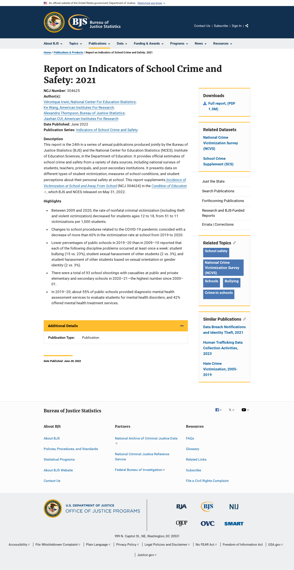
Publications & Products (68, 52)
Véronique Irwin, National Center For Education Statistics (90, 102)
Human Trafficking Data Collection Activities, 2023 (223, 348)
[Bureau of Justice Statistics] (208, 512)
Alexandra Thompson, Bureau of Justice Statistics (84, 113)
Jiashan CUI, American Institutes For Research (81, 118)
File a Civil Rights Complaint (207, 481)
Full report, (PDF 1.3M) (221, 106)
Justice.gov (145, 555)
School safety (216, 251)
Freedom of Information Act (243, 545)
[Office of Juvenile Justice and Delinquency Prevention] (181, 527)
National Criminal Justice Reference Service (142, 456)
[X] (233, 413)
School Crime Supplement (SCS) (218, 161)
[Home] (94, 22)
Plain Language (97, 545)
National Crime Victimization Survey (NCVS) (220, 143)
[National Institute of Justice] (234, 510)
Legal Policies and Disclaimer (166, 545)
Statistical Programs (59, 459)
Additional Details (63, 326)
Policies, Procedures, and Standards (71, 449)
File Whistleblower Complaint (57, 545)
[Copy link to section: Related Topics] (233, 242)
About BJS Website (58, 470)
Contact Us (202, 26)
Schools (211, 281)
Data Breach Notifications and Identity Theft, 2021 (224, 330)
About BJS (52, 438)
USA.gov (274, 545)
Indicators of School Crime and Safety (107, 130)
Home (47, 52)
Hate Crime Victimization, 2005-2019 (220, 369)
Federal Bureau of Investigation (138, 470)
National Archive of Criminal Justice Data (146, 438)
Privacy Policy (126, 545)
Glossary (192, 449)
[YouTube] (246, 413)
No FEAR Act (205, 545)
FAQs (190, 438)
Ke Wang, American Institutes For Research (79, 107)
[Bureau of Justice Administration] (181, 510)
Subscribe (221, 26)
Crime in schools (219, 292)
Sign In (236, 26)
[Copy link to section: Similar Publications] (243, 319)
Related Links (196, 459)
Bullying (231, 281)
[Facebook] (220, 413)
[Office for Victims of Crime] (208, 526)
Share (250, 29)
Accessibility (18, 545)
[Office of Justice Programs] (54, 22)
